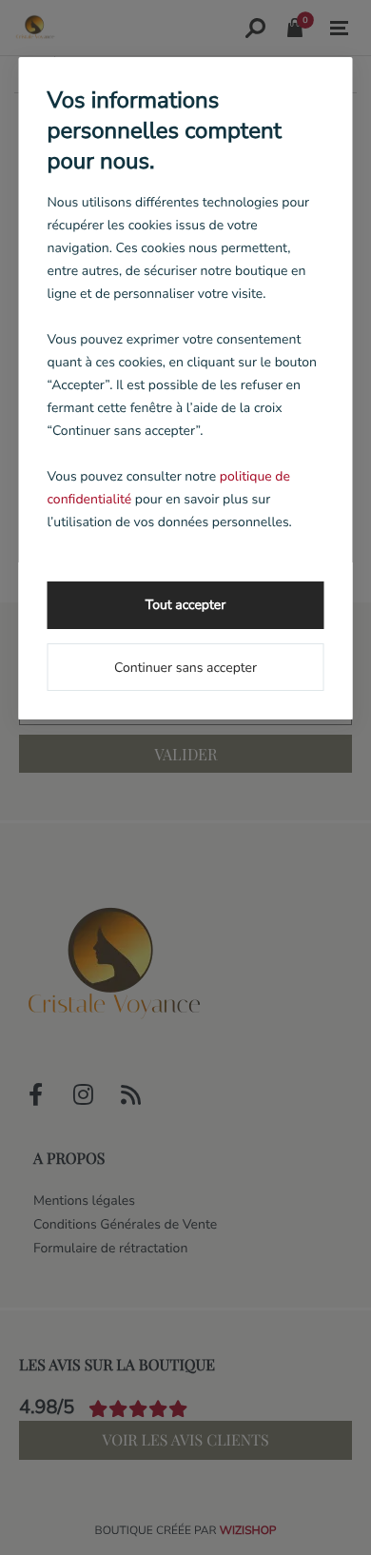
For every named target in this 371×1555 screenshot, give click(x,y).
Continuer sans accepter (185, 668)
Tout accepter (185, 605)
